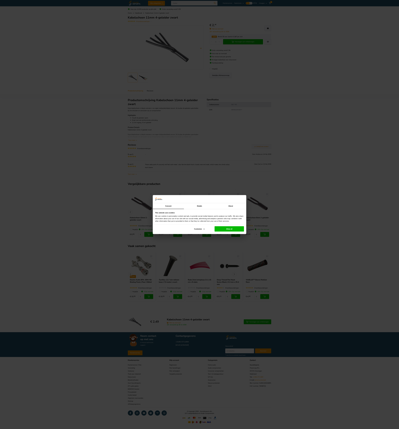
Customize (198, 229)
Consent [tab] (168, 206)
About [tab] (230, 206)
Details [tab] (199, 206)
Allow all (229, 229)
